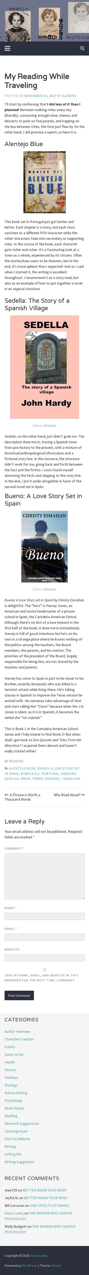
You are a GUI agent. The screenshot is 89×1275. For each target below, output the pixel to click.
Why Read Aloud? (67, 794)
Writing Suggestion (19, 1161)
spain (25, 778)
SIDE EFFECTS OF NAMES (49, 1205)
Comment (14, 848)
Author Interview (17, 1031)
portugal (50, 773)
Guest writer (14, 1054)
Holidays (11, 1077)
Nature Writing (16, 1092)
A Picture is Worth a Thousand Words (22, 797)
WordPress (29, 1265)
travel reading (46, 778)
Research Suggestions (22, 1123)
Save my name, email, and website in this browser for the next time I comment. (41, 977)
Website (12, 949)
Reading (16, 761)
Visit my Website (17, 1138)
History (10, 1069)
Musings (11, 1085)
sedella (12, 778)
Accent (56, 1265)
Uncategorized (16, 1131)
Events (10, 1046)
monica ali (30, 773)
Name (10, 908)
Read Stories (14, 1108)
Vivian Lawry (14, 1213)
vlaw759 (69, 96)
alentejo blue (22, 768)
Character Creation (19, 1039)
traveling (71, 778)
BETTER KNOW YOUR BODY (45, 1190)
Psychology (13, 1100)
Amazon (49, 425)
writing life (13, 1154)
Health (10, 1062)
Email (11, 928)
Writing (10, 1146)
